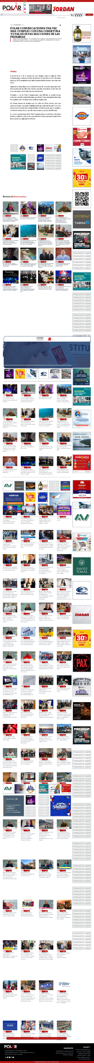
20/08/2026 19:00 (46, 759)
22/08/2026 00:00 (64, 517)
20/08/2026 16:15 (46, 783)
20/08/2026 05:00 (10, 991)
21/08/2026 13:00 (10, 614)
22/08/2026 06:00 (44, 284)
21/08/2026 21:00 (46, 541)
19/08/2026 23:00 (46, 1031)
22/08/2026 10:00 (44, 261)
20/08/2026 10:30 (46, 911)
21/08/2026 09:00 (64, 662)
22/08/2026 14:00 (9, 238)
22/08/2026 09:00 (62, 261)
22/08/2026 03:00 (46, 517)
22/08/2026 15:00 (62, 215)
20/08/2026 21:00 (64, 735)
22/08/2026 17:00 (27, 215)
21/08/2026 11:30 (28, 638)
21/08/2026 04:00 (10, 710)
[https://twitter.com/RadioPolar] (25, 7)
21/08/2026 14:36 (28, 589)
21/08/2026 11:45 (10, 638)
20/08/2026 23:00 (28, 735)
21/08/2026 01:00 (64, 710)
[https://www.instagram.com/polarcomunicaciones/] (25, 10)
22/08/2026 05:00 (62, 284)
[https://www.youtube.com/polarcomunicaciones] (25, 11)
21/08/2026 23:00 (10, 541)
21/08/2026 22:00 (28, 541)
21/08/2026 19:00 (10, 565)
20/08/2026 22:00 (46, 735)
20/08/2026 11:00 (28, 911)
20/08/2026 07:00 (46, 951)
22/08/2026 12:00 (62, 238)
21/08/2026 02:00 (46, 710)
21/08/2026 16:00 (64, 565)
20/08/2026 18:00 (64, 759)
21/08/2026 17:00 (46, 565)
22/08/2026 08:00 (9, 284)
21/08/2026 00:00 (10, 735)
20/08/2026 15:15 (28, 830)
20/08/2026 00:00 (28, 1031)
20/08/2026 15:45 (10, 830)
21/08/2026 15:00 (10, 589)
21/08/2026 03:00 (28, 710)
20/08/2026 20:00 (28, 759)
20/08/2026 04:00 (28, 991)
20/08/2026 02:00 (64, 991)
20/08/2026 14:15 (10, 870)
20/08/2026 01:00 (10, 1031)
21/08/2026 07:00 (28, 686)
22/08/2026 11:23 (9, 261)
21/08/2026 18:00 (28, 565)
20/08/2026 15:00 (46, 830)
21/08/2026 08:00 (10, 686)
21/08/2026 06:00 (46, 686)
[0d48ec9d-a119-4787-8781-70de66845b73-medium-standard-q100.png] (12, 11)
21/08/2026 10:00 (46, 662)
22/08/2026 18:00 (10, 395)
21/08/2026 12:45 (28, 614)
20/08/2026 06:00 (64, 951)
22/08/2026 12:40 (44, 238)
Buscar (89, 14)
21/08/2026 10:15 (28, 662)
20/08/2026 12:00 (10, 911)
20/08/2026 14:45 (64, 830)
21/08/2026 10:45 (10, 662)
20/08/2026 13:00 (28, 870)
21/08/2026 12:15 (46, 614)
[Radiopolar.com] (2, 14)
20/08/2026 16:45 (28, 783)
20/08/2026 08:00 (28, 951)
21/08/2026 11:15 (46, 638)
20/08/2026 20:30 (10, 759)
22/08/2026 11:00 (27, 261)
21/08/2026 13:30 (64, 589)
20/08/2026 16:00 (64, 783)
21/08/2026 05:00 (64, 686)
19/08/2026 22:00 (64, 1031)
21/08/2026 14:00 (46, 589)
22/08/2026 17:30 (9, 215)
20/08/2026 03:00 (46, 991)
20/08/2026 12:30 (64, 870)
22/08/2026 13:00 (27, 238)
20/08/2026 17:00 (10, 783)
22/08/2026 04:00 (28, 517)
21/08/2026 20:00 (64, 541)
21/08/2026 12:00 (64, 614)
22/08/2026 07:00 (27, 284)
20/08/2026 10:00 (64, 911)
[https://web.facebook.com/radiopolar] (25, 5)
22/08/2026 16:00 (44, 215)
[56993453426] (25, 3)
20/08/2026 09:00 (10, 951)
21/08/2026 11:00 (64, 638)
